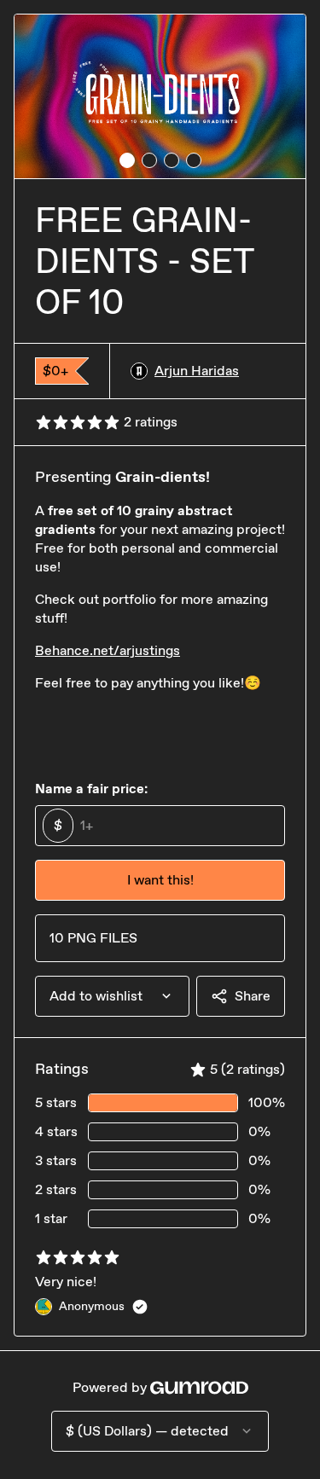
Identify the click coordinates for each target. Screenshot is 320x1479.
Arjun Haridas (196, 370)
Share (253, 996)
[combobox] (112, 996)
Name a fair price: (91, 788)
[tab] (127, 160)
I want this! (160, 880)
